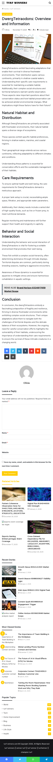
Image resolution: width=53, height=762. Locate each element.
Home (6, 9)
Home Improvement (11, 717)
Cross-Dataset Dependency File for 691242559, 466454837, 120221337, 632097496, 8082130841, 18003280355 (39, 542)
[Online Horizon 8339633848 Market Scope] (9, 617)
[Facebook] (6, 351)
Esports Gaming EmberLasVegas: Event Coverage (12, 538)
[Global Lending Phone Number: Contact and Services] (9, 650)
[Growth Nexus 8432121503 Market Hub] (9, 570)
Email (5, 443)
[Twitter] (13, 351)
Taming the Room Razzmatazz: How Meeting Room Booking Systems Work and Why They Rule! (34, 685)
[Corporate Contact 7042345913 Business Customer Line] (9, 675)
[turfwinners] (16, 3)
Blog (5, 721)
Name (5, 433)
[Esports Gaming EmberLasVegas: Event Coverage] (13, 527)
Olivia (7, 30)
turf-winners (15, 9)
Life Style (7, 729)
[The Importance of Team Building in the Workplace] (9, 638)
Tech (5, 713)
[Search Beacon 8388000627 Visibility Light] (9, 582)
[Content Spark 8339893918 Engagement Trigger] (9, 605)
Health (6, 734)
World (5, 705)
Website (5, 452)
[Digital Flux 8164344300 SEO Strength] (39, 494)
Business (7, 725)
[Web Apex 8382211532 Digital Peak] (9, 594)
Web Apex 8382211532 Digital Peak (34, 590)
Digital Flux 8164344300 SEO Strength (38, 504)
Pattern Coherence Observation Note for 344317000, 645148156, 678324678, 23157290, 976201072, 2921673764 (13, 508)
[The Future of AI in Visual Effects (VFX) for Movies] (9, 662)
